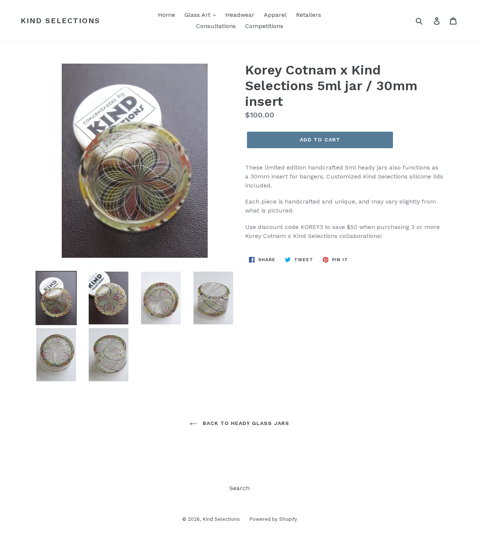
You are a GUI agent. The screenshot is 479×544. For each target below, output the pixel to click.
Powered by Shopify (273, 519)
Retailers (308, 14)
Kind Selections (60, 20)
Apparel (275, 14)
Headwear (239, 14)
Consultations (216, 26)
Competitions (264, 26)
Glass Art (198, 14)
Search (239, 488)
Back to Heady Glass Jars (245, 423)
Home (166, 14)
